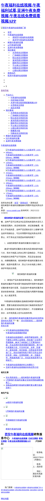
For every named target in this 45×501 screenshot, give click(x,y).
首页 (10, 32)
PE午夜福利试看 (13, 138)
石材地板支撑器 (17, 100)
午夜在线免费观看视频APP (19, 441)
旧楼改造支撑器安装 (19, 133)
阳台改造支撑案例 (20, 58)
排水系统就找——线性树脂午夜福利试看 (23, 377)
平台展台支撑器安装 (19, 126)
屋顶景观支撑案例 (20, 60)
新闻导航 (5, 90)
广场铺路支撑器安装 (19, 115)
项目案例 (11, 50)
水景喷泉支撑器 (17, 105)
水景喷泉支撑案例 (20, 53)
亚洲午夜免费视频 (15, 47)
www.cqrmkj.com (13, 210)
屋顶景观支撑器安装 (19, 120)
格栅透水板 (15, 131)
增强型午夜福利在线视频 (23, 37)
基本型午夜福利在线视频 (23, 40)
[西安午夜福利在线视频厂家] (13, 28)
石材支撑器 (33, 438)
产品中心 (9, 95)
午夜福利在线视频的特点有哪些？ (20, 365)
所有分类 (5, 326)
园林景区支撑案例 (20, 63)
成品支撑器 (15, 108)
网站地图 (5, 499)
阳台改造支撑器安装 (19, 118)
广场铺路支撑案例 (20, 55)
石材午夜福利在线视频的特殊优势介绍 (22, 367)
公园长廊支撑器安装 (19, 128)
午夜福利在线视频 (15, 35)
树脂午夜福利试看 (15, 42)
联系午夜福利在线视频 (17, 76)
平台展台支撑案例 (20, 65)
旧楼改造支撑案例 (20, 68)
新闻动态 (11, 73)
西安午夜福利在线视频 (19, 434)
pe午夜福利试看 (14, 45)
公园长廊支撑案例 (20, 70)
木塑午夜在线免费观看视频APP (24, 103)
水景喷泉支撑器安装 (19, 113)
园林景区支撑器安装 (19, 123)
